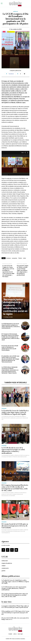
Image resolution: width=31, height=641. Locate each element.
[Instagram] (7, 550)
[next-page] (27, 285)
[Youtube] (16, 550)
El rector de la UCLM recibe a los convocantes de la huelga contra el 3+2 (15, 618)
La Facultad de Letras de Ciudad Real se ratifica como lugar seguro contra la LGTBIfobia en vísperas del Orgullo (15, 412)
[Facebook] (3, 550)
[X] (12, 550)
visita (24, 258)
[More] (24, 73)
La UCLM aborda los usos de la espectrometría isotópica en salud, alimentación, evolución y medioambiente (11, 326)
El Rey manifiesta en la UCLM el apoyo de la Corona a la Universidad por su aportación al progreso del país (15, 612)
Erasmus (8, 258)
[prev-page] (24, 285)
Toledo (20, 258)
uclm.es (15, 11)
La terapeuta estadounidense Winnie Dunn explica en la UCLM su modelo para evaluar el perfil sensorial (15, 606)
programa (14, 258)
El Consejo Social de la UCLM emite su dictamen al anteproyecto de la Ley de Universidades (10, 348)
